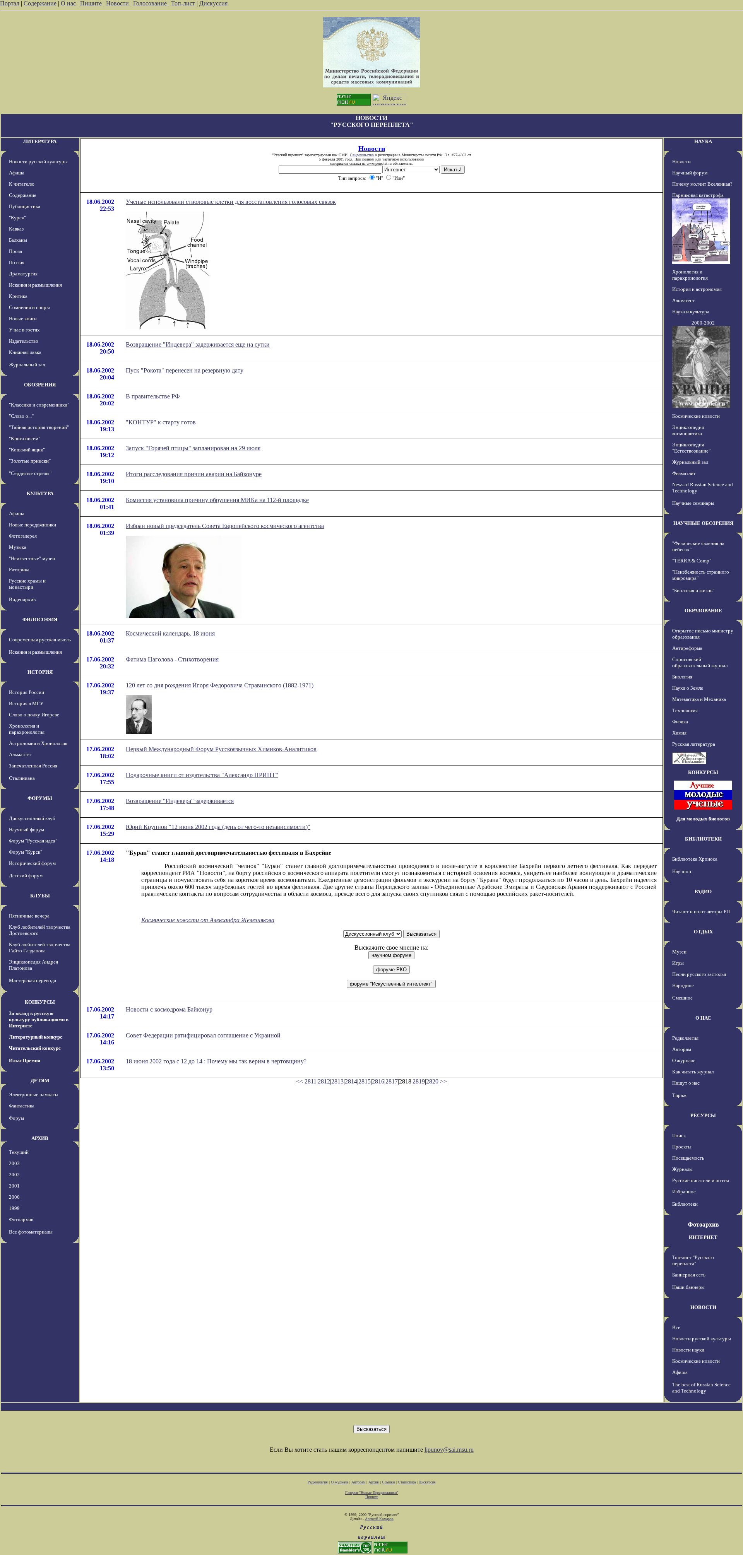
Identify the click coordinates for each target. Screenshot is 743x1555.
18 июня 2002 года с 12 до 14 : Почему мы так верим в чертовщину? (216, 1061)
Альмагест (20, 754)
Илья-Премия (24, 1060)
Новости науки (688, 1350)
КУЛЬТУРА (40, 493)
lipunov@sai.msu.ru (449, 1449)
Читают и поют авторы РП (701, 911)
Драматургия (23, 274)
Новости (117, 3)
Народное (683, 985)
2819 (419, 1081)
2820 (432, 1081)
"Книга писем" (24, 438)
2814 (351, 1081)
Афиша (16, 173)
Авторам (681, 1049)
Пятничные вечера (29, 916)
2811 (311, 1081)
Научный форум (26, 829)
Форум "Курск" (25, 852)
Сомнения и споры (29, 307)
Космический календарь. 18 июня (170, 633)
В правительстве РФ (153, 396)
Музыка (17, 547)
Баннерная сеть (688, 1275)
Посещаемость (688, 1158)
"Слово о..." (21, 416)
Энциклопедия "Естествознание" (691, 448)
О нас (68, 3)
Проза (15, 251)
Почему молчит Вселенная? (702, 184)
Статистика (407, 1482)
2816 (378, 1081)
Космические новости (696, 416)
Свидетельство (362, 155)
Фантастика (21, 1106)
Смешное (682, 998)
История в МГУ (26, 703)
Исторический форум (32, 863)
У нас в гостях (24, 330)
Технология (685, 710)
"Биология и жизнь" (693, 590)
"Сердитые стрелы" (30, 473)
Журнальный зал (27, 364)
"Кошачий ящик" (27, 450)
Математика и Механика (699, 699)
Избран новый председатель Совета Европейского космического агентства (225, 526)
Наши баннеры (688, 1287)
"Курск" (17, 217)
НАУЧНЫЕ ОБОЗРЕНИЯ (703, 523)
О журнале (683, 1060)
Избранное (684, 1191)
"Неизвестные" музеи (32, 558)
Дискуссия (213, 3)
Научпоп (681, 871)
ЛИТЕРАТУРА (39, 141)
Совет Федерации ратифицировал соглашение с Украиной (203, 1035)
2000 (14, 1197)
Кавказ (16, 229)
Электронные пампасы (33, 1094)
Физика (680, 722)
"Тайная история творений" (39, 427)
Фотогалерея (23, 536)
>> (443, 1081)
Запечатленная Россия (33, 766)
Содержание (40, 3)
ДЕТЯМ (40, 1080)
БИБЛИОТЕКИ (703, 839)
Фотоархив (21, 1219)
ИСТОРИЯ (40, 672)
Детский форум (26, 875)
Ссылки (388, 1482)
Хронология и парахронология (27, 729)
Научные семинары (693, 503)
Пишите (91, 3)
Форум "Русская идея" (33, 841)
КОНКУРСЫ (40, 1002)
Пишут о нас (686, 1083)
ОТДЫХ (703, 932)
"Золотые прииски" (30, 461)
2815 (364, 1081)
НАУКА (703, 141)
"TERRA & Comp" (691, 561)
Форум (16, 1118)
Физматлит (684, 473)
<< (299, 1081)
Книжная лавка (25, 352)
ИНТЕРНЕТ (703, 1237)
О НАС (703, 1018)
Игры (678, 963)
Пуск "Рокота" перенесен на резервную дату (184, 370)
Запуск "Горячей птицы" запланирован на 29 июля (193, 448)
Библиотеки (685, 1204)
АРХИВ (39, 1138)
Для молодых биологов (703, 819)
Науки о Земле (687, 688)
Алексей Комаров (379, 1519)
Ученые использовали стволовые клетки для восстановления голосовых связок (231, 201)
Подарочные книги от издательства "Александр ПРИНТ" (202, 775)
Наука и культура (690, 311)
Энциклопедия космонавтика (688, 430)
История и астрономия (697, 289)
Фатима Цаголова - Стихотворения (172, 659)
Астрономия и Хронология (38, 743)
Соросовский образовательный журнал (700, 662)
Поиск (679, 1135)
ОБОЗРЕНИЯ (40, 385)
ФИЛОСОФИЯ (39, 619)
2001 (14, 1186)
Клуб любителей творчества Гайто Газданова (39, 948)
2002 (14, 1174)
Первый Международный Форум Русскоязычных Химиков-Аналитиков (221, 749)
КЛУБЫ (40, 896)
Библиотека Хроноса (694, 859)
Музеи (679, 952)
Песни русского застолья (699, 974)
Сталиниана (22, 778)
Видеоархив (22, 599)
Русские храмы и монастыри (27, 584)
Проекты (682, 1147)
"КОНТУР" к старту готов (161, 422)
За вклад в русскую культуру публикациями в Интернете (38, 1019)
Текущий (19, 1152)
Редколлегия (685, 1038)
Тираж (679, 1095)
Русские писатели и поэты (700, 1180)
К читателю (21, 184)
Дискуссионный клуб (32, 818)
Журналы (682, 1169)
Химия (679, 733)
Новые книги (23, 318)
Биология (682, 677)
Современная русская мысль (40, 640)
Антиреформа (687, 648)
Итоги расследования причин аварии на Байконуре (194, 474)
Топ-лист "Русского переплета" (693, 1260)
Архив (373, 1482)
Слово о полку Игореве (34, 715)
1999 (14, 1208)
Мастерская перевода (32, 980)
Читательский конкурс (35, 1048)
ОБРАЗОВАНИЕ (703, 610)
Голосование (150, 3)
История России (26, 692)
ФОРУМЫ (39, 798)
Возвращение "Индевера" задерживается (180, 801)
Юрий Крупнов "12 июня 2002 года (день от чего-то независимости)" (218, 827)
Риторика (19, 569)
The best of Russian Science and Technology (701, 1388)
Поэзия (16, 262)
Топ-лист (183, 3)
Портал (9, 3)
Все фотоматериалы (31, 1232)
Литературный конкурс (35, 1037)
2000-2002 (703, 323)
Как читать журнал (693, 1072)
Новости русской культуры (38, 161)
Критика (18, 296)
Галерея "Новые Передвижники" (371, 1492)
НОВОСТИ (703, 1307)
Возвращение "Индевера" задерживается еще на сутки (198, 344)
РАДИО (703, 891)
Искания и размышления (35, 285)
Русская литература (693, 744)
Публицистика (24, 206)
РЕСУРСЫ (703, 1115)
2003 (14, 1163)
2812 (324, 1081)
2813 (337, 1081)
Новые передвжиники (32, 525)
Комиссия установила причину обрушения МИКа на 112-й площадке (217, 500)
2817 (391, 1081)
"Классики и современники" (39, 405)
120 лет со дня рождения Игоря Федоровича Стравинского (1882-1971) (219, 685)
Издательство (23, 341)
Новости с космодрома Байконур (169, 1009)
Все (676, 1327)
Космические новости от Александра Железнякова (207, 920)
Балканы (18, 240)
